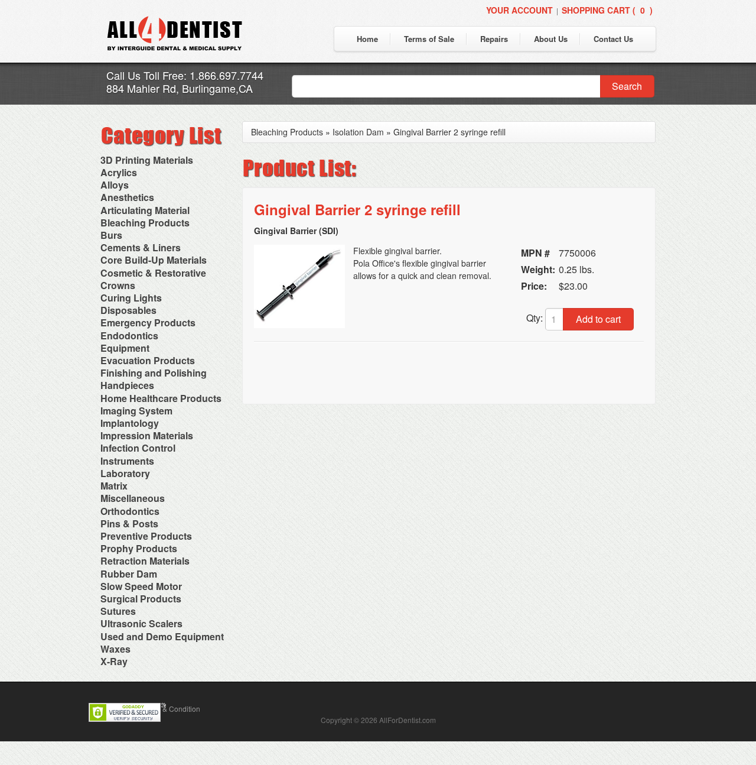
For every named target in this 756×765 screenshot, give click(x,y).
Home (367, 38)
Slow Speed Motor (141, 586)
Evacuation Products (147, 360)
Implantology (129, 423)
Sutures (118, 611)
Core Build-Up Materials (153, 259)
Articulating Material (145, 210)
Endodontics (129, 335)
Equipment (124, 348)
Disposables (128, 310)
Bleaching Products (145, 222)
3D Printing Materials (146, 160)
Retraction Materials (145, 560)
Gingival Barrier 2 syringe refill (449, 132)
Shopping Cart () (607, 10)
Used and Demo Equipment (162, 636)
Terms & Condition (170, 709)
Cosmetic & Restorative (153, 272)
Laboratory (125, 473)
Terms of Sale (429, 38)
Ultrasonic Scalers (141, 623)
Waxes (115, 648)
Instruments (127, 460)
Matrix (114, 485)
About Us (551, 38)
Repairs (494, 38)
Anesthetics (127, 197)
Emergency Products (147, 322)
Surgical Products (140, 598)
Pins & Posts (129, 523)
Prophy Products (138, 548)
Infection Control (137, 447)
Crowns (117, 285)
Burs (111, 235)
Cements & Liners (140, 247)
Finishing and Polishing (153, 372)
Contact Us (613, 38)
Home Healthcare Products (160, 398)
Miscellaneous (132, 498)
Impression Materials (146, 435)
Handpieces (127, 385)
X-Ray (114, 661)
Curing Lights (131, 297)
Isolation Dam (358, 132)
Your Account (519, 10)
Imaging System (136, 410)
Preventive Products (146, 536)
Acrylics (118, 172)
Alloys (114, 184)
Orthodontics (129, 511)
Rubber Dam (128, 573)
